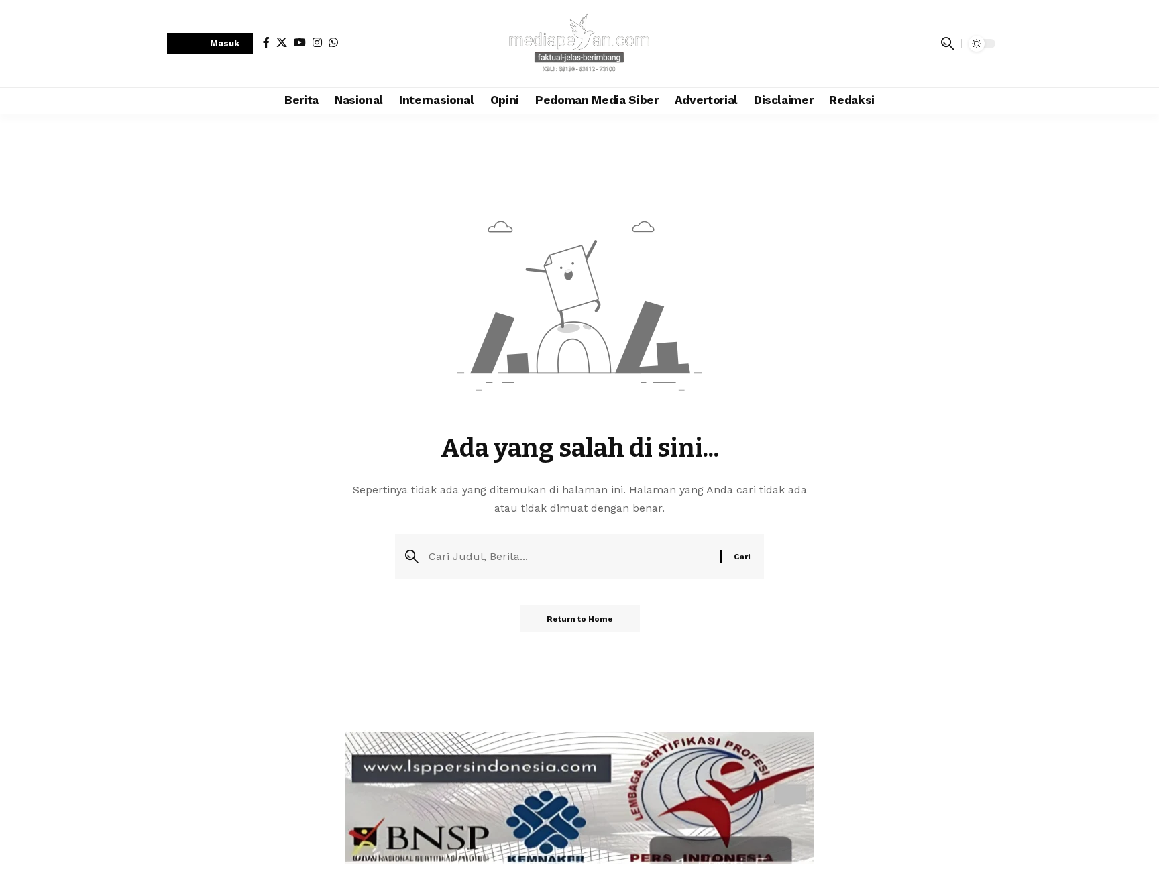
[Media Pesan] (579, 43)
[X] (281, 42)
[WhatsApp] (333, 42)
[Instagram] (317, 42)
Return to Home (580, 619)
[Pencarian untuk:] (569, 556)
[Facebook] (266, 42)
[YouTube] (299, 42)
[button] (210, 44)
